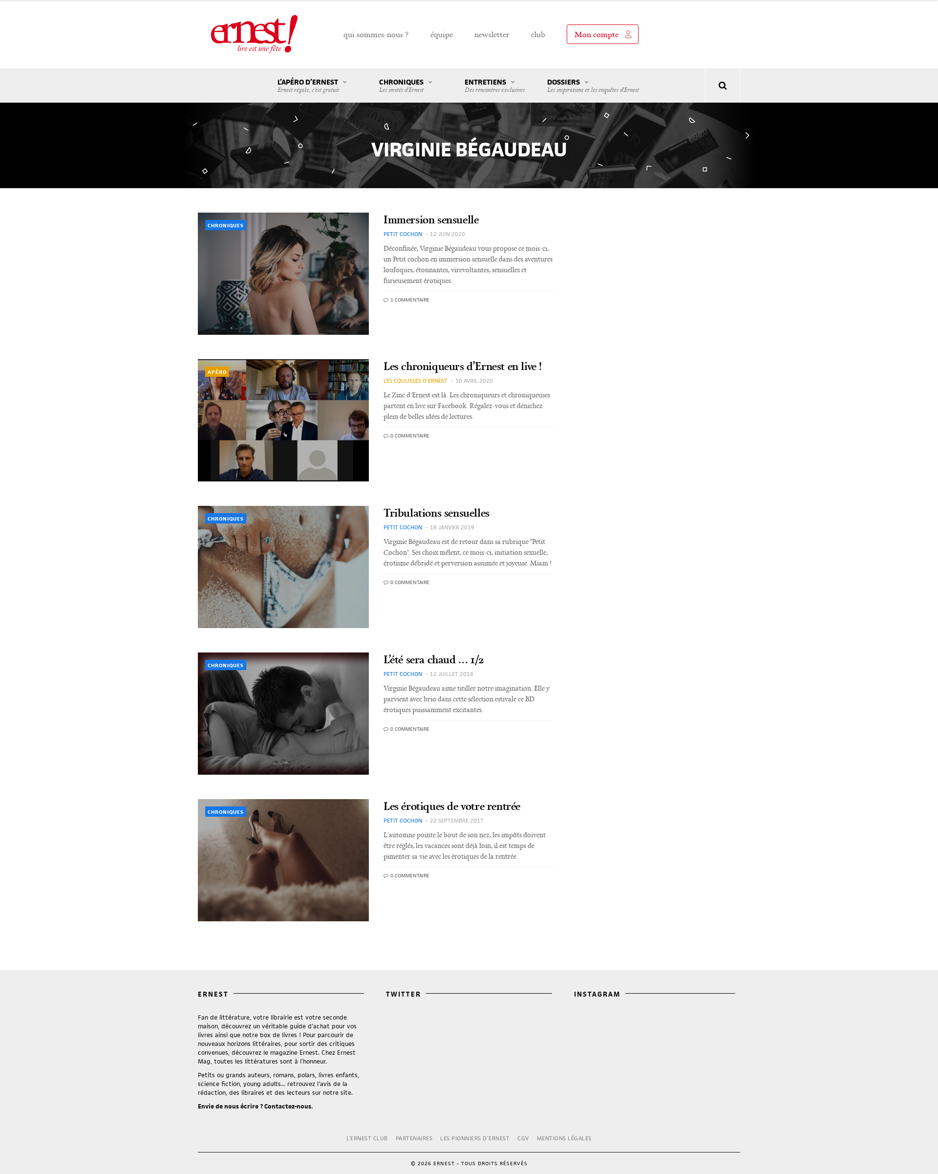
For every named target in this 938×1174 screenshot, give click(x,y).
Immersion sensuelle (431, 219)
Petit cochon (403, 234)
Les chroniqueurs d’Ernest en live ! (463, 365)
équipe (441, 34)
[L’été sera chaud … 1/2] (283, 713)
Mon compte (596, 34)
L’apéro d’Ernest (308, 85)
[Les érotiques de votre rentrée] (283, 860)
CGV (523, 1138)
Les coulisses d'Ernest (416, 380)
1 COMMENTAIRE (409, 299)
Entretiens (495, 85)
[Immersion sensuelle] (283, 274)
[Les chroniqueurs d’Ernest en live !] (283, 420)
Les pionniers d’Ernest (475, 1138)
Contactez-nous (287, 1106)
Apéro (217, 372)
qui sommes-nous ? (376, 34)
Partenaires (414, 1138)
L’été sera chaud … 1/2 (433, 659)
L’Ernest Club (367, 1138)
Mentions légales (564, 1138)
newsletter (492, 34)
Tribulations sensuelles (437, 512)
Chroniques (401, 85)
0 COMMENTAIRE (409, 435)
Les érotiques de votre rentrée (452, 805)
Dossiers (593, 85)
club (538, 34)
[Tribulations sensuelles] (283, 567)
